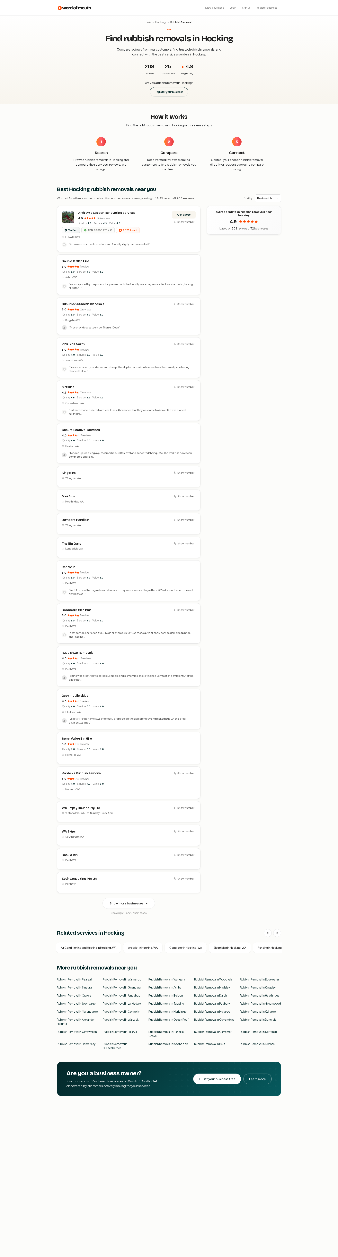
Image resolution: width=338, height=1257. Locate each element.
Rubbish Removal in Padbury (212, 1003)
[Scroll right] (277, 933)
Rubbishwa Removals (77, 653)
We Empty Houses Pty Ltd (81, 808)
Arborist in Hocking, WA (143, 947)
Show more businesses (126, 903)
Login (233, 7)
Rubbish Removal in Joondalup (76, 1003)
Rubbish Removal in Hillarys (120, 1031)
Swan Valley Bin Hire (77, 738)
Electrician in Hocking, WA (230, 947)
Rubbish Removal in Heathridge (260, 995)
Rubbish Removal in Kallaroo (258, 1011)
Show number (185, 221)
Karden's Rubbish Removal (81, 773)
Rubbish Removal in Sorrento (258, 1031)
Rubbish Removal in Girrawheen (77, 1031)
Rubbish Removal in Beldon (165, 995)
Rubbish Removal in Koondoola (168, 1044)
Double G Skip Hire (75, 261)
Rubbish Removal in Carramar (213, 1031)
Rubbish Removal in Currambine (214, 1019)
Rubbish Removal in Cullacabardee (115, 1046)
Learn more (257, 1079)
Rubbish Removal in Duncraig (258, 1019)
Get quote (184, 214)
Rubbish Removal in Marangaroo (77, 1011)
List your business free (219, 1079)
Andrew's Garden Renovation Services (107, 213)
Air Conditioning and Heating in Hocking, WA (88, 947)
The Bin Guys (71, 543)
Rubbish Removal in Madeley (212, 987)
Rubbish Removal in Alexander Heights (76, 1021)
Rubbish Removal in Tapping (166, 1003)
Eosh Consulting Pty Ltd (79, 879)
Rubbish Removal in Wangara (166, 979)
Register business (266, 7)
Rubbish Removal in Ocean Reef (168, 1019)
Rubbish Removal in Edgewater (259, 979)
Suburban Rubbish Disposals (83, 304)
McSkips (68, 387)
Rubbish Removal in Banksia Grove (166, 1034)
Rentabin (68, 567)
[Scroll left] (268, 933)
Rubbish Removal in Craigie (74, 995)
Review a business (213, 7)
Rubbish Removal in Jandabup (121, 995)
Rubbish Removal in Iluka (209, 1044)
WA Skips (69, 831)
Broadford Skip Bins (77, 610)
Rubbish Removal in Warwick (121, 1019)
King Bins (69, 473)
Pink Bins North (73, 344)
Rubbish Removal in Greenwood (260, 1003)
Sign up (246, 7)
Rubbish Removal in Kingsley (258, 987)
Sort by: (248, 198)
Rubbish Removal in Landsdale (122, 1003)
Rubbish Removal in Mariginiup (167, 1011)
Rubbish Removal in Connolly (121, 1011)
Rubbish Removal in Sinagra (74, 987)
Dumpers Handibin (75, 520)
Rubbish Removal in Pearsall (74, 979)
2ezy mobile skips (75, 695)
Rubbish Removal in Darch (210, 995)
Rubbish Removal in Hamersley (76, 1044)
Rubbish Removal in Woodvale (213, 979)
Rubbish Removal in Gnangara (122, 987)
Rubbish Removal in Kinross (257, 1044)
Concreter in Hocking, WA (185, 947)
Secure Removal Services (81, 430)
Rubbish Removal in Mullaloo (212, 1011)
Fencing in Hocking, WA (272, 947)
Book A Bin (70, 855)
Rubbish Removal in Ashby (165, 987)
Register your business (169, 91)
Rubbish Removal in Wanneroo (122, 979)
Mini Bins (68, 496)
